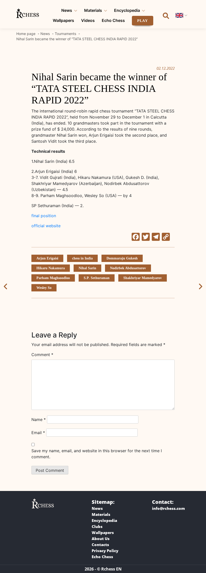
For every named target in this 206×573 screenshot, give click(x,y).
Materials (93, 10)
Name (38, 419)
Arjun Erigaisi (47, 258)
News (66, 10)
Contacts (100, 544)
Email (38, 432)
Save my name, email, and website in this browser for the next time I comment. (96, 453)
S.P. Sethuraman (97, 278)
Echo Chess (113, 20)
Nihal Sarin (87, 268)
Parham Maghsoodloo (53, 278)
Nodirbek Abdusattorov (128, 268)
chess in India (82, 258)
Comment (42, 354)
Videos (88, 20)
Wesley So (44, 288)
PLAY (142, 21)
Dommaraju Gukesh (122, 258)
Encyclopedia (127, 10)
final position (43, 215)
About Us (101, 538)
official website (46, 225)
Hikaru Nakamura (50, 268)
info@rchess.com (168, 508)
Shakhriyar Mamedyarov (142, 278)
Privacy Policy (105, 550)
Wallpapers (63, 20)
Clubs (97, 526)
